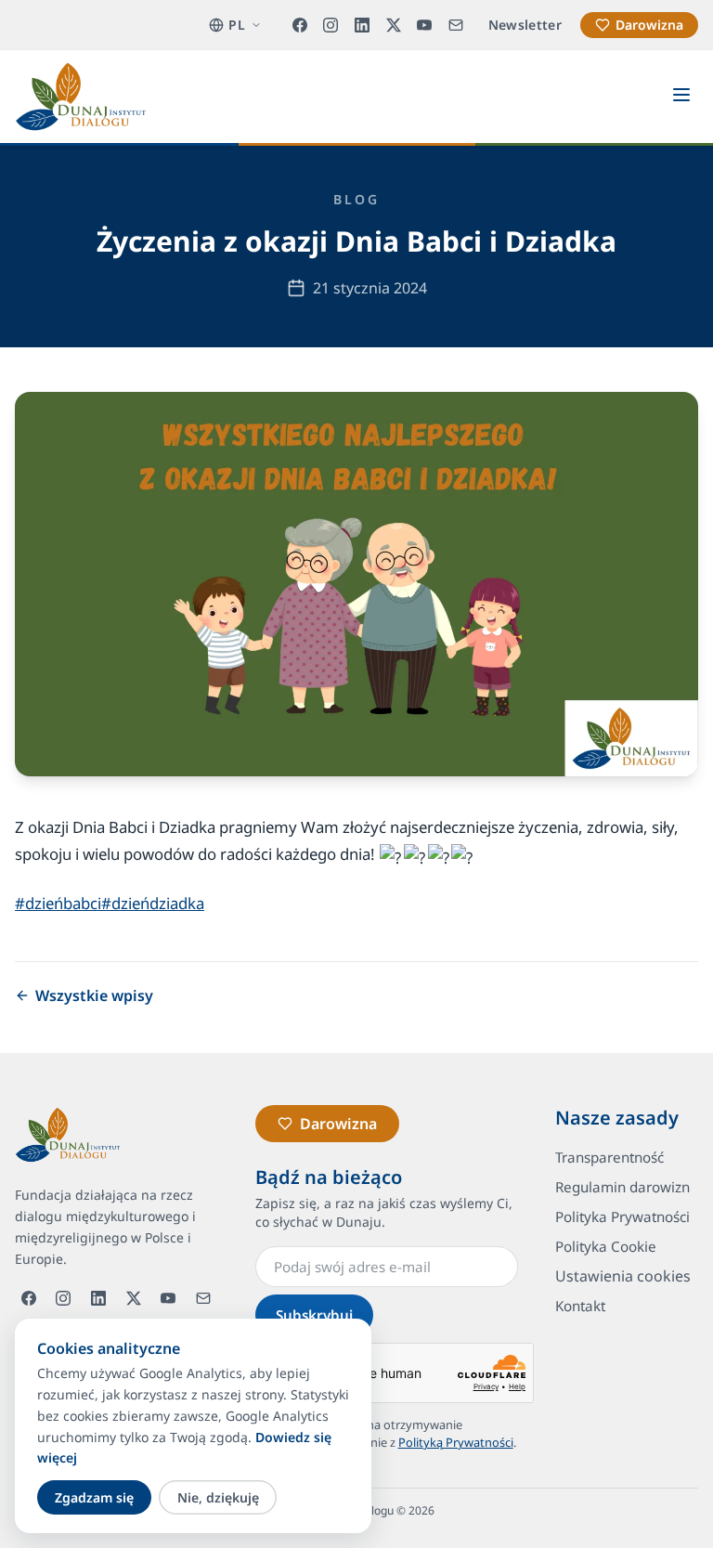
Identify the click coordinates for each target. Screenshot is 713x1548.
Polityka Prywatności (622, 1216)
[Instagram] (331, 25)
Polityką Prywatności (455, 1442)
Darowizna (649, 24)
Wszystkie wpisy (94, 995)
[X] (394, 25)
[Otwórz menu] (681, 96)
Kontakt (580, 1305)
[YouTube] (424, 25)
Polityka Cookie (605, 1246)
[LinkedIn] (362, 25)
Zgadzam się (94, 1497)
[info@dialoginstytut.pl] (456, 25)
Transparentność (609, 1157)
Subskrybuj (314, 1315)
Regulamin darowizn (622, 1186)
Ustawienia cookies (623, 1276)
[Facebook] (300, 25)
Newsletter (525, 24)
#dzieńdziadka (152, 903)
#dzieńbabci (58, 903)
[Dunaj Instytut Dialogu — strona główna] (81, 96)
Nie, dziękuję (218, 1497)
